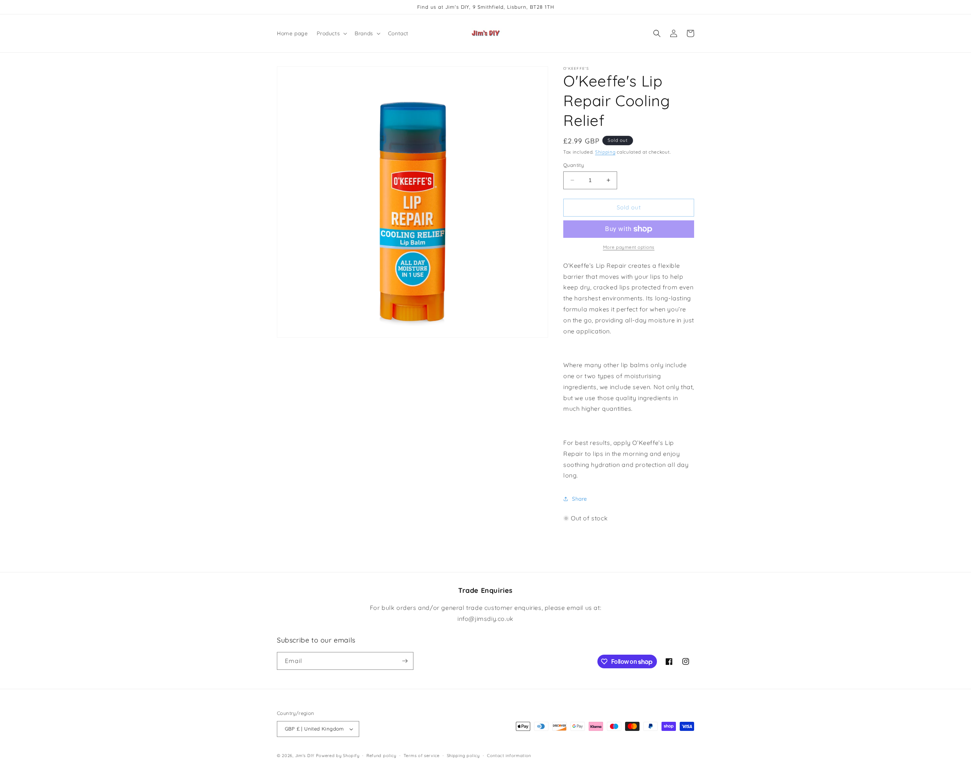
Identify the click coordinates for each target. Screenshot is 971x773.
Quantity (573, 165)
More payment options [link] (629, 247)
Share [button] (579, 498)
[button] (331, 33)
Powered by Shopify (338, 755)
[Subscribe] (404, 661)
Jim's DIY (304, 755)
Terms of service (422, 755)
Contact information (509, 755)
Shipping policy (463, 755)
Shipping (605, 152)
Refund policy (381, 755)
